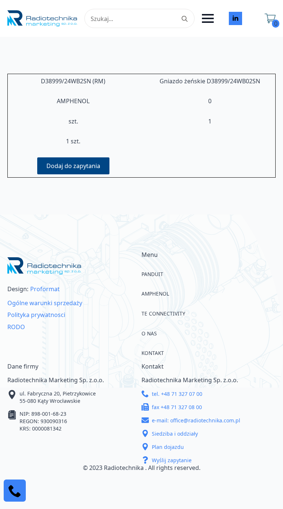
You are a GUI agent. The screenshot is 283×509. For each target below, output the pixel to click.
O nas (149, 333)
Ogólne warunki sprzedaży (44, 303)
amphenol (155, 293)
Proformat (45, 289)
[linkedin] (235, 18)
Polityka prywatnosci (36, 315)
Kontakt (153, 352)
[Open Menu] (208, 18)
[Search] (184, 18)
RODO (16, 327)
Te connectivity (163, 313)
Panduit (152, 274)
